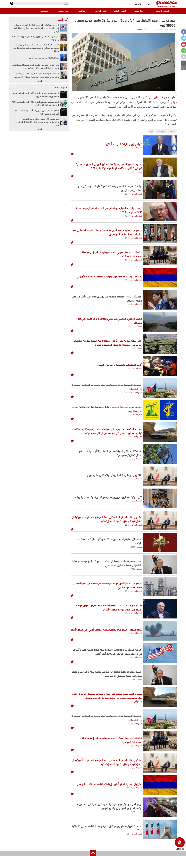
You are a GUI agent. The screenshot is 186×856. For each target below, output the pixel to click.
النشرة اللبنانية (120, 10)
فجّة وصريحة (63, 10)
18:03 (127, 633)
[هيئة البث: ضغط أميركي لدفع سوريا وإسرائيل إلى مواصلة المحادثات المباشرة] (160, 255)
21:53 (127, 237)
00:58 (127, 304)
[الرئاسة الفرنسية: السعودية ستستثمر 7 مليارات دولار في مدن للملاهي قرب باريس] (160, 189)
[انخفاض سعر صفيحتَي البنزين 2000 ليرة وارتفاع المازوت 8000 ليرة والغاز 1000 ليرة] (63, 94)
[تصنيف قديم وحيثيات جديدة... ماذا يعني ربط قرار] (160, 410)
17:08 (127, 215)
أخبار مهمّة (138, 10)
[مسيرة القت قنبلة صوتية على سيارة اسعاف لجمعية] (160, 432)
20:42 (130, 436)
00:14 (127, 657)
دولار (174, 102)
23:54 (127, 590)
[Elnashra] (166, 3)
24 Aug (128, 368)
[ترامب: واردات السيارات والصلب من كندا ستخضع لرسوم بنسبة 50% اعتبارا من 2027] (160, 211)
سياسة (139, 171)
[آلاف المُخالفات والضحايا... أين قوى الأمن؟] (160, 366)
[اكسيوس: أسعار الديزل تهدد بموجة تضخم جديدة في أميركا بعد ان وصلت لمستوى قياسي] (160, 586)
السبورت (137, 4)
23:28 (127, 478)
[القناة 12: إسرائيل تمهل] (160, 454)
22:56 (133, 568)
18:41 (133, 171)
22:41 (127, 458)
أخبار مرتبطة (61, 87)
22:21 (133, 326)
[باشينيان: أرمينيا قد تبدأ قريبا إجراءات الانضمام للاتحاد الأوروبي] (160, 277)
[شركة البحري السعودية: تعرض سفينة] (160, 631)
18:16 (127, 279)
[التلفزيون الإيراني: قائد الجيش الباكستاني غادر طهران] (160, 476)
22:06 (127, 500)
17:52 (133, 348)
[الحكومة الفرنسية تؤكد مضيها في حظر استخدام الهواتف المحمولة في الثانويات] (160, 388)
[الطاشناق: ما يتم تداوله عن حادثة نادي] (160, 542)
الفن (149, 4)
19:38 (132, 811)
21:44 (127, 259)
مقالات (82, 10)
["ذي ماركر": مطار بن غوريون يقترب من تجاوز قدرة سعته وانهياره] (63, 37)
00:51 (127, 833)
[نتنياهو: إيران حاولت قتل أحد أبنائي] (160, 145)
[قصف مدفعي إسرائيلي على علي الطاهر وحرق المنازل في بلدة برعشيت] (160, 322)
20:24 (127, 613)
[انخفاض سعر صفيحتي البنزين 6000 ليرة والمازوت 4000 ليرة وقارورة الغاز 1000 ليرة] (63, 103)
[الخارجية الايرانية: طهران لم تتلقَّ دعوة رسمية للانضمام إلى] (160, 829)
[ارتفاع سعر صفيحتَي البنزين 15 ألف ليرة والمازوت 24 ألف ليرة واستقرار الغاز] (63, 112)
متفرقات (140, 29)
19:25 (127, 392)
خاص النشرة (137, 368)
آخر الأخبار (62, 19)
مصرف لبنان (161, 97)
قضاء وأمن (138, 436)
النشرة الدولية (101, 10)
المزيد (39, 80)
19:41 (127, 147)
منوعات (44, 10)
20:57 (127, 193)
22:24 (127, 524)
